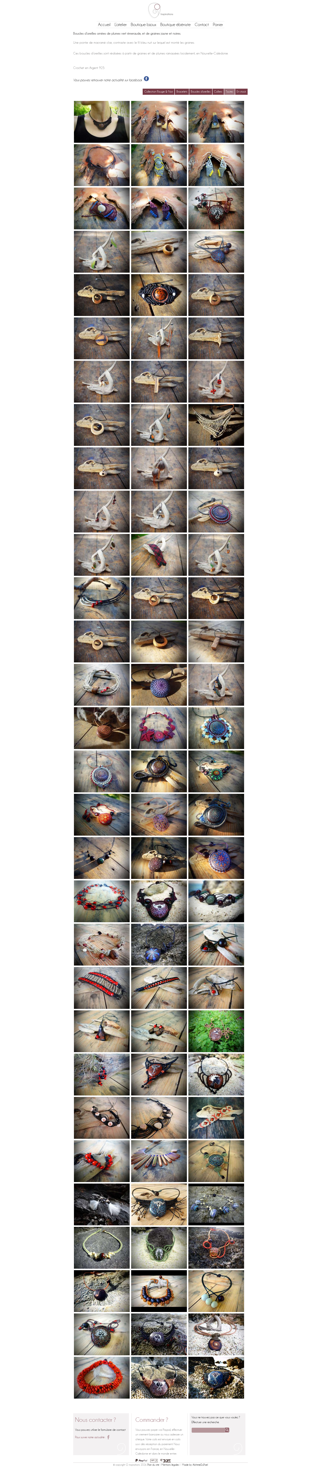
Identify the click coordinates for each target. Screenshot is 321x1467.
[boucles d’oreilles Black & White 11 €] (159, 511)
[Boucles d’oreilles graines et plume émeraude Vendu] (216, 685)
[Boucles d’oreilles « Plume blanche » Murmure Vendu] (102, 1204)
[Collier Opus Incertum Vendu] (216, 122)
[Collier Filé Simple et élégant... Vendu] (102, 1291)
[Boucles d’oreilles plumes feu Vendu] (159, 468)
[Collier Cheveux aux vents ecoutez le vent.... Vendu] (159, 1334)
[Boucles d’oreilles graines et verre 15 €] (102, 511)
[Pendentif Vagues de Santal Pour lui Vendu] (216, 641)
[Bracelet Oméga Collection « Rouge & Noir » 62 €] (159, 295)
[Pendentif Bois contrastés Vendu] (102, 338)
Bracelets (181, 91)
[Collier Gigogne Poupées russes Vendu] (102, 728)
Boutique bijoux (143, 24)
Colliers (218, 91)
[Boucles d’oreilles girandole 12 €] (216, 382)
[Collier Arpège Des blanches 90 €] (159, 1118)
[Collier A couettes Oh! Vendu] (159, 1378)
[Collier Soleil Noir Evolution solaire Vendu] (216, 511)
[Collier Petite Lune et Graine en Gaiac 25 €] (102, 295)
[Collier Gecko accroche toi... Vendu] (216, 1031)
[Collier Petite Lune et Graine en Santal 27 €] (102, 641)
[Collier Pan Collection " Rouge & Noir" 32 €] (102, 598)
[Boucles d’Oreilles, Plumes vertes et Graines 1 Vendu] (216, 555)
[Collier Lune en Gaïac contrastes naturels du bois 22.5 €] (159, 641)
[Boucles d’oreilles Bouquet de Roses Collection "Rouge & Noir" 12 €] (102, 1161)
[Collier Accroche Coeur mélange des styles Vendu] (102, 685)
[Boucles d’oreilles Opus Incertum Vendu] (159, 122)
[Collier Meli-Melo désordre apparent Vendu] (102, 945)
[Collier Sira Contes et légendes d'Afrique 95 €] (216, 1074)
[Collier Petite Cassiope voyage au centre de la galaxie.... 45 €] (216, 252)
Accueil (104, 24)
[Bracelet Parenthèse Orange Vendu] (216, 1118)
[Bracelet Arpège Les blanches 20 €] (102, 1118)
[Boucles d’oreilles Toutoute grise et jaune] (216, 165)
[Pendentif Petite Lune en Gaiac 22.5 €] (216, 295)
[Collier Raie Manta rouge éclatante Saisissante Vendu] (159, 1074)
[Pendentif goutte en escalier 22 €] (102, 468)
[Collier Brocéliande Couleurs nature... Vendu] (159, 1248)
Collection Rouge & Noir (158, 91)
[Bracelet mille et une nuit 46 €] (102, 208)
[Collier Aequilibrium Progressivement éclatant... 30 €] (102, 858)
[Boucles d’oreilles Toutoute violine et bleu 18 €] (159, 208)
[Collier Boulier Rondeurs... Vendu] (159, 1291)
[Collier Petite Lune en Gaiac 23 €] (159, 598)
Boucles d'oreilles (200, 91)
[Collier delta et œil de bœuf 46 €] (102, 122)
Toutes (229, 91)
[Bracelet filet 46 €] (159, 165)
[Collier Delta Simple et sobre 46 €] (216, 425)
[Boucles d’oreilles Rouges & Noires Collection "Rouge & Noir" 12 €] (102, 1074)
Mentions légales (170, 1464)
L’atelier (121, 24)
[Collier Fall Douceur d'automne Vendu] (159, 728)
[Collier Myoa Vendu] (159, 901)
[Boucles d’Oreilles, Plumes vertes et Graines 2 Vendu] (102, 555)
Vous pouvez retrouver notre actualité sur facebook (108, 80)
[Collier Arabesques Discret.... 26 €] (102, 1248)
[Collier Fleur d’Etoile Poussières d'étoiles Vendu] (216, 728)
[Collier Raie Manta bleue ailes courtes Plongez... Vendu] (216, 1378)
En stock (241, 91)
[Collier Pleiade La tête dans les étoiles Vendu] (216, 858)
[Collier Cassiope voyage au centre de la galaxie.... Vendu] (159, 858)
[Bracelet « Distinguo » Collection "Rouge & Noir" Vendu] (159, 988)
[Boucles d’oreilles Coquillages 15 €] (102, 382)
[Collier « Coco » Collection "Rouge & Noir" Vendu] (102, 1031)
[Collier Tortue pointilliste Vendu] (216, 1161)
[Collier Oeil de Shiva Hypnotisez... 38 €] (216, 1334)
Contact (202, 24)
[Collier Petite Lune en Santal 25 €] (216, 598)
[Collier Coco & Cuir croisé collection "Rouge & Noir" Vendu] (216, 945)
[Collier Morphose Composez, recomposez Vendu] (159, 815)
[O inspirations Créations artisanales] (160, 10)
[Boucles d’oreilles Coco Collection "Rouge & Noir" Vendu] (159, 1031)
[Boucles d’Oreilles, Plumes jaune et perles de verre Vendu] (102, 252)
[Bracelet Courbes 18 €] (216, 901)
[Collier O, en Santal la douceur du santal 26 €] (159, 252)
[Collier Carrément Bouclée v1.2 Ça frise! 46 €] (216, 208)
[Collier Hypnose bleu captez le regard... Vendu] (159, 945)
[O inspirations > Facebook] (108, 1437)
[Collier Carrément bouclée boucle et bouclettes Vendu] (102, 1334)
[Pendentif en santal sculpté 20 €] (216, 338)
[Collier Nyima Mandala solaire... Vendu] (102, 771)
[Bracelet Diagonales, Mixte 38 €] (159, 555)
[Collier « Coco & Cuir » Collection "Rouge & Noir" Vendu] (216, 988)
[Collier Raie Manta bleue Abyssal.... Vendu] (159, 1204)
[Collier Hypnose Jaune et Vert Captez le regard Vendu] (216, 771)
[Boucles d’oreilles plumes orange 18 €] (159, 338)
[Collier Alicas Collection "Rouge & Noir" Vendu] (102, 815)
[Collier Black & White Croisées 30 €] (216, 1291)
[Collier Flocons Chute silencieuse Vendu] (159, 685)
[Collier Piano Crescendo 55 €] (159, 1161)
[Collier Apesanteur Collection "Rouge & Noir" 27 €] (102, 901)
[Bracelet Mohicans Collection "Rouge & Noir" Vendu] (102, 988)
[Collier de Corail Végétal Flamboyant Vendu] (102, 1378)
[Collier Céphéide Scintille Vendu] (159, 771)
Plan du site (153, 1464)
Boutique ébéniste (175, 24)
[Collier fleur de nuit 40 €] (102, 165)
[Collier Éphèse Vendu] (216, 1204)
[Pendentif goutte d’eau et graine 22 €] (216, 468)
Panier (218, 24)
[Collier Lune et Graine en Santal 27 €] (102, 425)
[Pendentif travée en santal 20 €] (159, 382)
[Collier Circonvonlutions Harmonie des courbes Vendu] (216, 1248)
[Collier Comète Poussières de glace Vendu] (216, 815)
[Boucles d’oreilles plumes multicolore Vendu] (159, 425)
